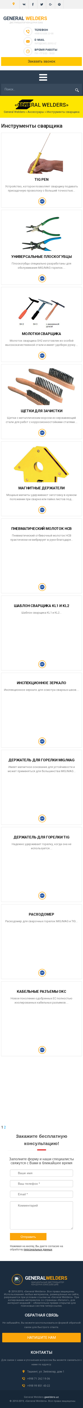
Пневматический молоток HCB (41, 528)
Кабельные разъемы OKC (41, 991)
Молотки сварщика (41, 334)
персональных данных (38, 1249)
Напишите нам (41, 1337)
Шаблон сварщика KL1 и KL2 (41, 605)
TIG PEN (41, 179)
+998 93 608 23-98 (44, 33)
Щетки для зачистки (41, 411)
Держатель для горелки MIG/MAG (41, 760)
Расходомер (41, 914)
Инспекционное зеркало (41, 683)
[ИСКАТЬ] (77, 90)
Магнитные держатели (41, 488)
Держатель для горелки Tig (41, 837)
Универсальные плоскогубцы (41, 256)
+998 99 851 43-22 (38, 1385)
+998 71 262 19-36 (38, 1378)
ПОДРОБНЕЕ (41, 203)
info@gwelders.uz (45, 43)
